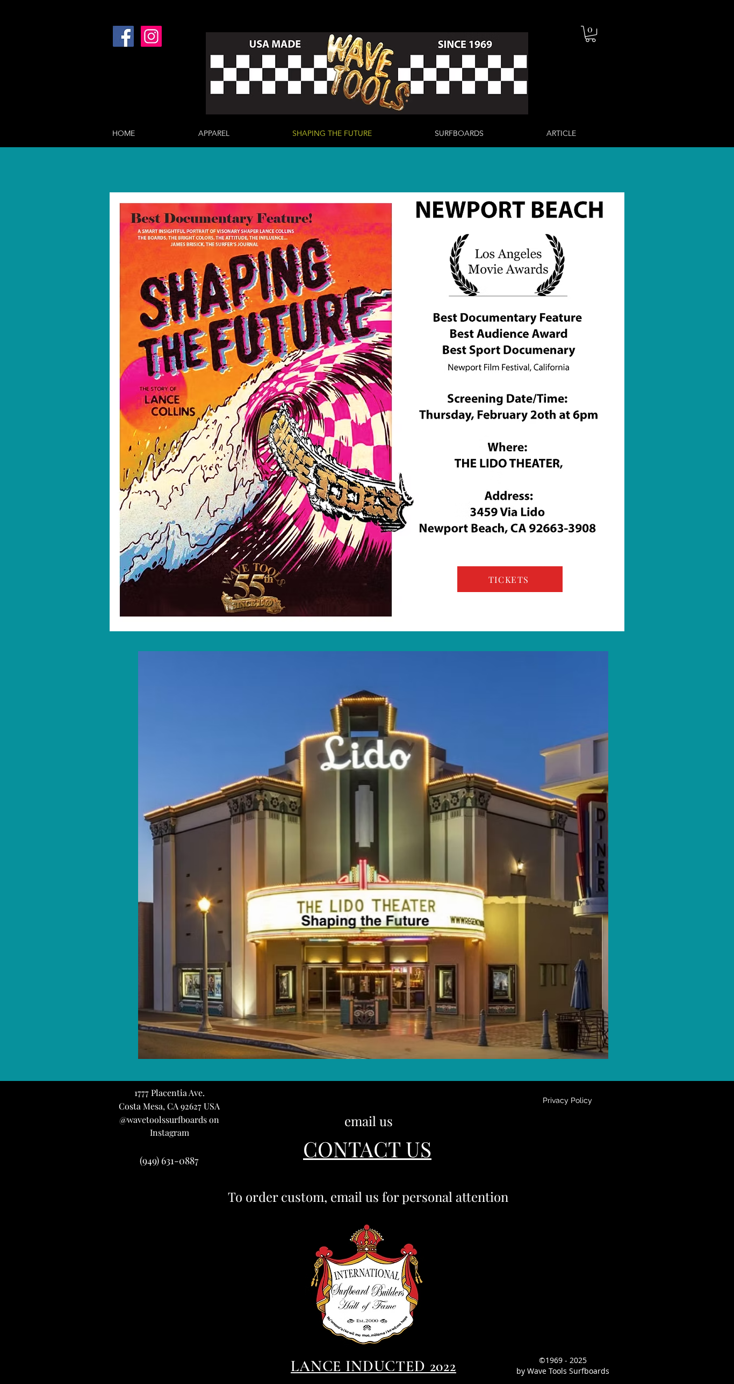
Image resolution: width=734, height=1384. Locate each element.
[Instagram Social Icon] (151, 36)
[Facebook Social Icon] (123, 36)
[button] (590, 34)
